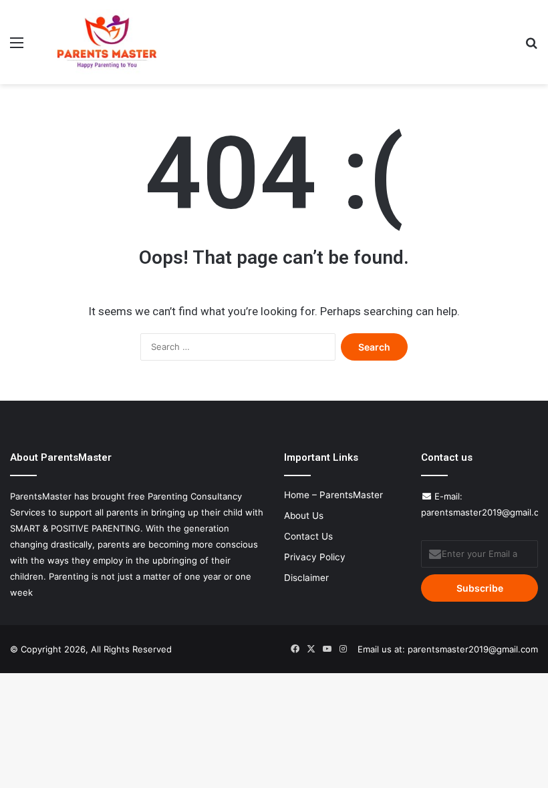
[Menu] (16, 47)
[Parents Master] (106, 42)
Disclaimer (306, 577)
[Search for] (531, 47)
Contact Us (308, 536)
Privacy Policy (315, 557)
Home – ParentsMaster (333, 494)
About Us (303, 515)
